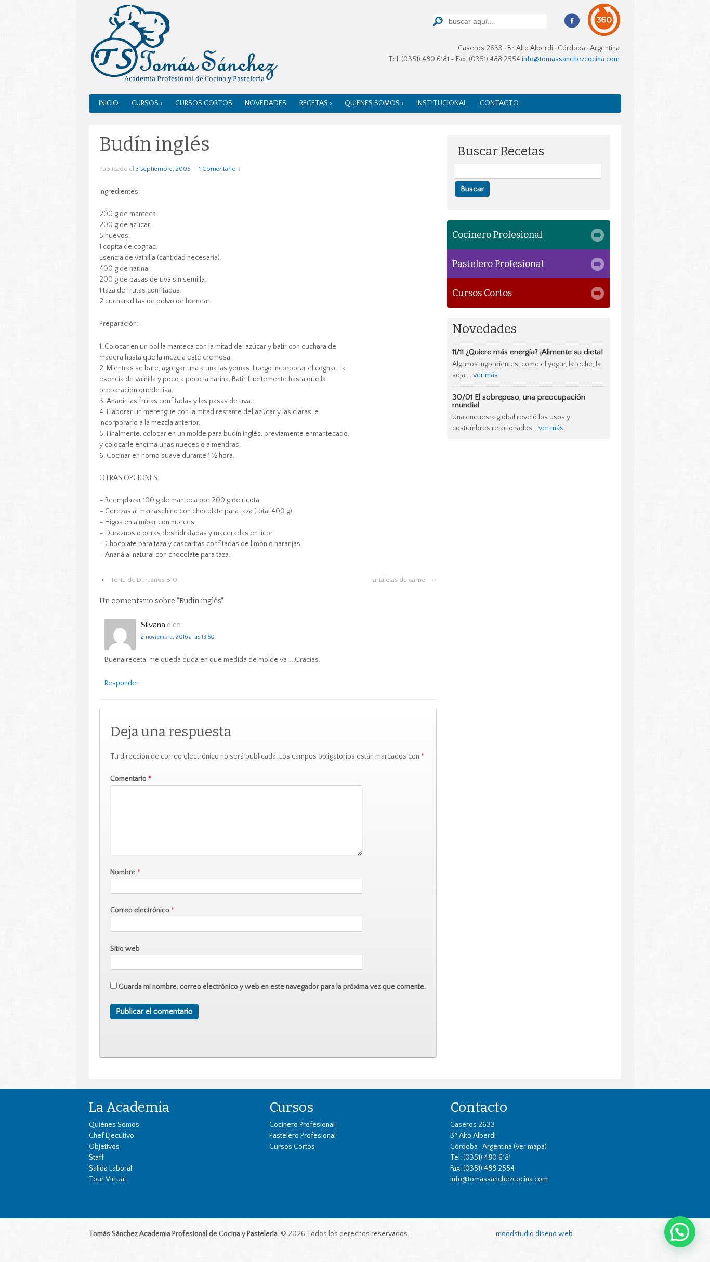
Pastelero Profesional (498, 264)
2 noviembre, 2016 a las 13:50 (178, 637)
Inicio (109, 103)
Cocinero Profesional (497, 235)
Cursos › (147, 103)
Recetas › (315, 103)
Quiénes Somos (114, 1125)
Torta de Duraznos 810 (144, 579)
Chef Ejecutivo (111, 1136)
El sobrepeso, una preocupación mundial (518, 401)
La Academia (129, 1107)
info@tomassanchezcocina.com (571, 59)
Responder (121, 683)
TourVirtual (604, 20)
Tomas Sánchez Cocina (183, 46)
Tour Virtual (107, 1179)
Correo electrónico (139, 910)
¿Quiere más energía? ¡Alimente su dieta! (534, 352)
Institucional (441, 103)
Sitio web (125, 949)
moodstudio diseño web (534, 1234)
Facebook (572, 21)
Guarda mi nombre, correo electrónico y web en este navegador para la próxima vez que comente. (272, 986)
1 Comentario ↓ (220, 169)
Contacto (499, 103)
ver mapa (530, 1147)
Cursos (291, 1107)
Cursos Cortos (203, 103)
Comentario (130, 779)
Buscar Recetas (500, 151)
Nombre (123, 872)
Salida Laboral (110, 1168)
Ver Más (485, 375)
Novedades (265, 103)
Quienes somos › (374, 103)
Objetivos (104, 1147)
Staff (96, 1157)
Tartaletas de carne (397, 579)
